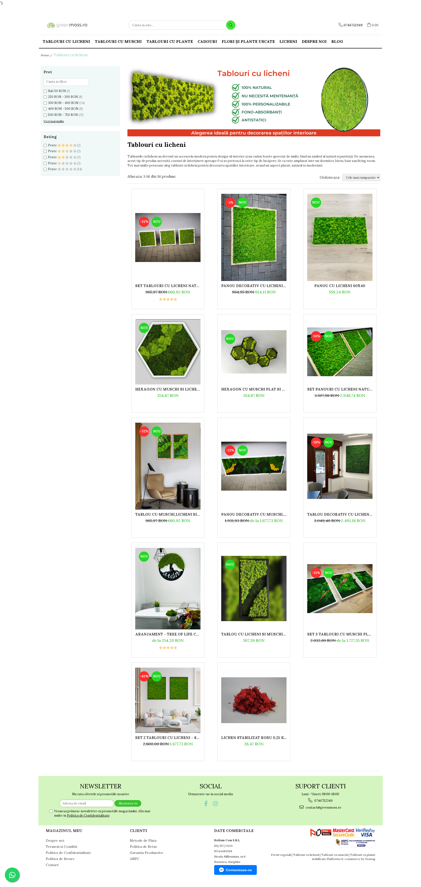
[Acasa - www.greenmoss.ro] (67, 25)
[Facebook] (205, 803)
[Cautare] (230, 25)
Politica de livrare (60, 859)
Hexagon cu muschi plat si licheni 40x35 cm (254, 389)
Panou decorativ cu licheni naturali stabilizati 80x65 (254, 285)
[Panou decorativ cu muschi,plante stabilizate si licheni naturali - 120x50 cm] (254, 466)
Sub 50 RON (57, 91)
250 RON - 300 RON (63, 97)
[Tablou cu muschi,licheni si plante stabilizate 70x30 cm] (168, 466)
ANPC (134, 859)
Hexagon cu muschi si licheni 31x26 (168, 389)
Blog (337, 41)
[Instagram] (215, 803)
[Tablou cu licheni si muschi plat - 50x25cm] (254, 588)
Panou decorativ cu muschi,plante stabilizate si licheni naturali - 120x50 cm (254, 514)
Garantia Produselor (146, 852)
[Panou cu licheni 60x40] (340, 237)
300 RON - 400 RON (63, 103)
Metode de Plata (143, 840)
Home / (47, 55)
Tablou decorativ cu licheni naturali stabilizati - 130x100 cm (340, 514)
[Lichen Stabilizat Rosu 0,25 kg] (254, 700)
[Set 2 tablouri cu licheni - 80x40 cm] (168, 700)
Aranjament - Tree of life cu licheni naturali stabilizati (168, 634)
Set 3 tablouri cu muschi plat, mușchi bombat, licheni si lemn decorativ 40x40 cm (340, 634)
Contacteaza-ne (239, 870)
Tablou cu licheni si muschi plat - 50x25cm (254, 634)
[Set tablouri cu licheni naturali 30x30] (168, 237)
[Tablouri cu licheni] (253, 101)
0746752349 (323, 801)
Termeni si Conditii (61, 846)
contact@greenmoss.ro (323, 807)
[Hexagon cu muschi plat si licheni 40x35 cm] (254, 352)
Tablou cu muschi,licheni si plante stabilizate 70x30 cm (168, 514)
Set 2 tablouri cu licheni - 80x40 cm (168, 737)
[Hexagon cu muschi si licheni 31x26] (168, 351)
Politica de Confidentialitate (88, 815)
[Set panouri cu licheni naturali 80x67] (340, 351)
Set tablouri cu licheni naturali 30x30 (168, 285)
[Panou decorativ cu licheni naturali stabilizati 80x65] (254, 237)
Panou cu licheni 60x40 (339, 285)
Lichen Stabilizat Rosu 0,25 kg (254, 737)
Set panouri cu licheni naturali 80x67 (340, 389)
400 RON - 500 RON (63, 109)
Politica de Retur (143, 846)
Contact (52, 865)
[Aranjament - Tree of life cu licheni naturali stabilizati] (168, 588)
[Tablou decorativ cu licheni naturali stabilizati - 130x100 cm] (340, 466)
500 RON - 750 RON (63, 115)
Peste (52, 145)
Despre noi (314, 41)
